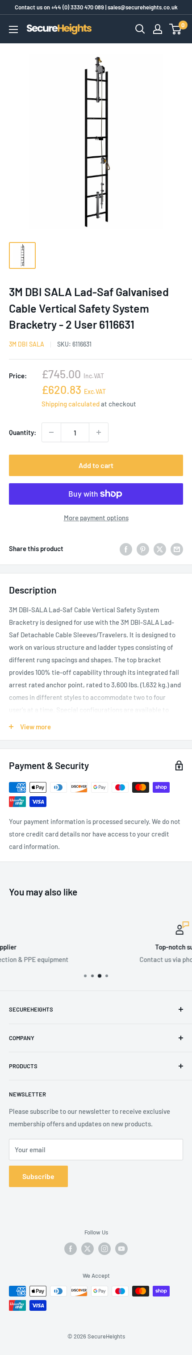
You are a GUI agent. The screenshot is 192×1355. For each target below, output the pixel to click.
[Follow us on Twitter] (87, 1248)
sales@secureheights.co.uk (143, 7)
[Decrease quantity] (51, 432)
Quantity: (22, 432)
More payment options (96, 518)
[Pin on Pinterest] (143, 548)
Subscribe (38, 1176)
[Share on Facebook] (126, 548)
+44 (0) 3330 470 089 (77, 7)
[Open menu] (13, 29)
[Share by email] (177, 548)
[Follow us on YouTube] (121, 1248)
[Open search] (140, 29)
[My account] (157, 29)
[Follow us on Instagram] (104, 1248)
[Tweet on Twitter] (160, 548)
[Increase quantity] (98, 432)
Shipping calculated (71, 404)
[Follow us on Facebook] (70, 1248)
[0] (175, 29)
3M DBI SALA (26, 344)
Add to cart (96, 465)
